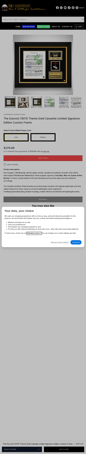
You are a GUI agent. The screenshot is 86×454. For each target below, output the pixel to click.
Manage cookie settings (60, 242)
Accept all (76, 242)
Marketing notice (33, 233)
